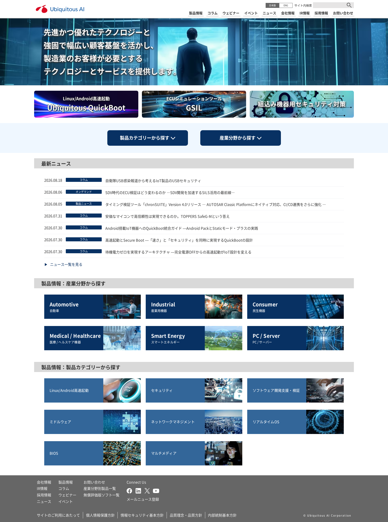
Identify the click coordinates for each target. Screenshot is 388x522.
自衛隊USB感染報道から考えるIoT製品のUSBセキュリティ (153, 180)
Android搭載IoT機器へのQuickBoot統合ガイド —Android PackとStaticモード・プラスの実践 (181, 228)
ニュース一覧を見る (66, 264)
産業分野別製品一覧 (100, 488)
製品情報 (65, 482)
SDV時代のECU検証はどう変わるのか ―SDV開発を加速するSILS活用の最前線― (170, 192)
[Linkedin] (140, 490)
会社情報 (44, 482)
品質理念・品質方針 (186, 515)
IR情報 (42, 488)
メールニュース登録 (143, 499)
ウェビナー (67, 495)
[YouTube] (156, 490)
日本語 (272, 5)
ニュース (44, 501)
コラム (63, 488)
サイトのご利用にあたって (58, 515)
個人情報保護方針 (100, 515)
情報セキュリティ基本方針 (142, 515)
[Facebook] (131, 490)
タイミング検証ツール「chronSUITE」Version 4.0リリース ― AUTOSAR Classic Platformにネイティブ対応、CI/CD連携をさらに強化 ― (215, 204)
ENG (286, 5)
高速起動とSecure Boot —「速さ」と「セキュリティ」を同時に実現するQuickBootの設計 (179, 240)
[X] (149, 490)
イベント (65, 501)
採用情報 (44, 495)
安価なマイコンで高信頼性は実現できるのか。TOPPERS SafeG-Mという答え (167, 216)
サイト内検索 (303, 5)
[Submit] (349, 5)
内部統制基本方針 (222, 515)
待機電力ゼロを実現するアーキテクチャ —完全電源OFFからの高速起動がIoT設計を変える (178, 252)
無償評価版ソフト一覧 (101, 495)
